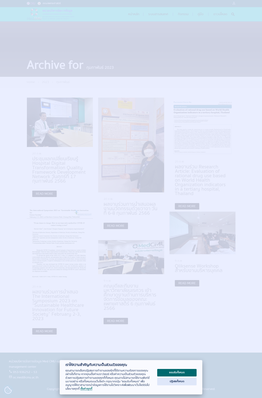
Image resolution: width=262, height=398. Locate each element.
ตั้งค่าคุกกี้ (86, 389)
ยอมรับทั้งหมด (177, 372)
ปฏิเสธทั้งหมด (177, 381)
